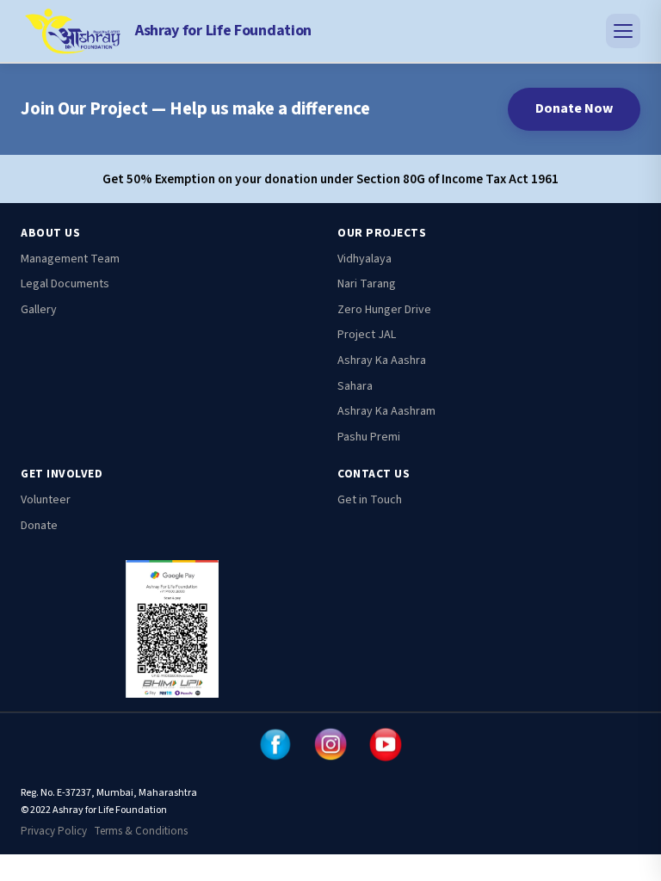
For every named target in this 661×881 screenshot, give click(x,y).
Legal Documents (65, 284)
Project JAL (366, 334)
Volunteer (46, 499)
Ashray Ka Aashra (381, 360)
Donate (39, 525)
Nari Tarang (366, 284)
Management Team (70, 259)
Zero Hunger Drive (384, 309)
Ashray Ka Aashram (386, 411)
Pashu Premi (368, 437)
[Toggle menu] (623, 31)
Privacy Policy (54, 831)
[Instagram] (330, 744)
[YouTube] (385, 744)
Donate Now (574, 108)
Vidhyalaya (364, 259)
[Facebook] (275, 744)
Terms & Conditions (141, 831)
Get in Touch (369, 499)
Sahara (355, 386)
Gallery (39, 309)
